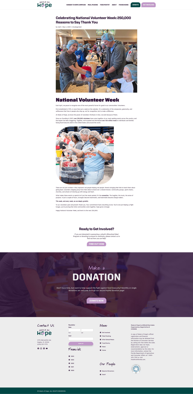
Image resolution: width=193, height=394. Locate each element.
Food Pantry (105, 5)
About (114, 5)
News (104, 346)
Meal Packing (93, 5)
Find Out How (96, 244)
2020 (72, 370)
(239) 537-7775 (42, 344)
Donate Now (96, 300)
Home (104, 350)
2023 (72, 360)
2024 (72, 356)
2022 (72, 363)
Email (70, 336)
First (69, 332)
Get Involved (148, 5)
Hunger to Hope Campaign (76, 5)
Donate (135, 5)
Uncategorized (76, 27)
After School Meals (108, 339)
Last (82, 332)
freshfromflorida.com (138, 359)
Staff (104, 374)
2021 (72, 367)
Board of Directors (108, 371)
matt (59, 27)
